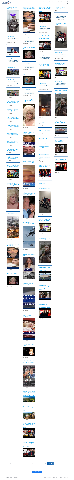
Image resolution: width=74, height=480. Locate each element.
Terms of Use (65, 477)
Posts (32, 1)
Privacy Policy (55, 477)
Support (60, 477)
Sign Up (69, 1)
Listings (26, 1)
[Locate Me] (45, 463)
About (45, 477)
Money (37, 1)
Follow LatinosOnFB (37, 471)
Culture (20, 1)
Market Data (49, 477)
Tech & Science (61, 1)
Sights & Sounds (52, 1)
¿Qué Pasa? (44, 1)
